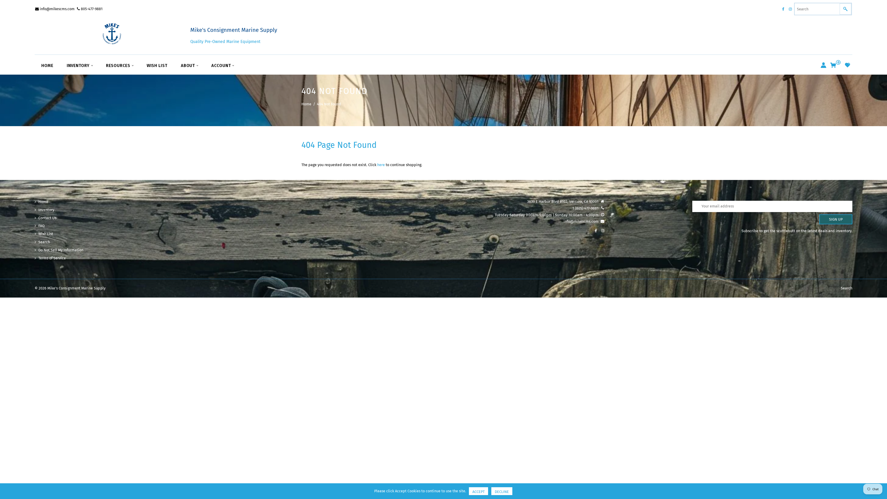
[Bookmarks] (847, 65)
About (188, 65)
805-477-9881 (91, 9)
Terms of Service (52, 258)
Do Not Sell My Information (60, 250)
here (381, 165)
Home (47, 65)
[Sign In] (823, 65)
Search (44, 242)
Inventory (79, 65)
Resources (118, 65)
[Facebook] (783, 9)
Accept (478, 492)
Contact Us (47, 218)
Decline (502, 492)
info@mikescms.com (57, 9)
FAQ (41, 226)
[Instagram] (790, 9)
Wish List (157, 65)
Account (221, 65)
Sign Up (836, 219)
